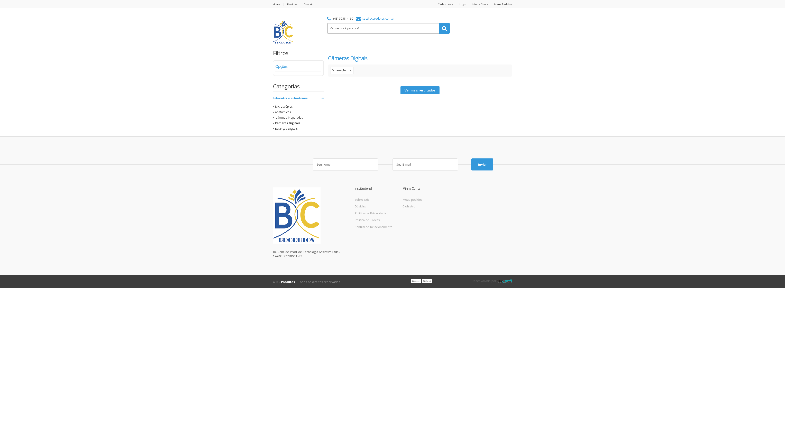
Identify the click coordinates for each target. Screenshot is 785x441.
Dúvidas (292, 4)
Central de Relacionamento (373, 227)
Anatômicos (283, 112)
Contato (309, 4)
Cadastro (409, 206)
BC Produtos (285, 282)
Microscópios (284, 106)
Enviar (482, 164)
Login (463, 4)
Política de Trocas (367, 220)
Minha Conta (480, 4)
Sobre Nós (362, 199)
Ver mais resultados (420, 90)
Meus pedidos (413, 199)
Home (276, 4)
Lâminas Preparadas (289, 117)
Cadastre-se (445, 4)
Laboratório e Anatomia (290, 98)
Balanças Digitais (286, 128)
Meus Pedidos (503, 4)
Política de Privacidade (370, 213)
